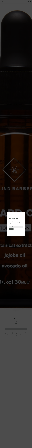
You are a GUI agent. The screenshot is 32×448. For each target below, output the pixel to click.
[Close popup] (24, 213)
